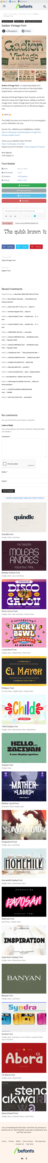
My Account (23, 1)
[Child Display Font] (24, 710)
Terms (4, 1141)
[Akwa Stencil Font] (24, 1096)
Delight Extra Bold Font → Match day (20, 362)
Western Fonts (29, 614)
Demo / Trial (22, 180)
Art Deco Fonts (7, 691)
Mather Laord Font (10, 803)
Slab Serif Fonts (17, 614)
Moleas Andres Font (11, 573)
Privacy (11, 1141)
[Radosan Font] (24, 902)
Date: (6, 169)
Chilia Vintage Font (9, 260)
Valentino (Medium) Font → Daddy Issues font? (24, 357)
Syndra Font (7, 1034)
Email (4, 481)
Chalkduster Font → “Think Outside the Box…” (23, 353)
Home (5, 14)
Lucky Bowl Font (9, 649)
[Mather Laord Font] (24, 786)
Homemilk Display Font (12, 880)
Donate (25, 201)
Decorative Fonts (25, 14)
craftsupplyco (23, 176)
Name (5, 472)
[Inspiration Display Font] (24, 940)
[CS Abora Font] (24, 1058)
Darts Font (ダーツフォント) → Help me (21, 307)
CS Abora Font (8, 1075)
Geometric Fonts (37, 1037)
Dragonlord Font (9, 842)
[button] (45, 7)
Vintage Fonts (28, 691)
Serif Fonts (16, 537)
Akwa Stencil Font (10, 1113)
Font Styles (13, 14)
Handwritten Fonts (19, 729)
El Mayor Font (8, 688)
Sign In (4, 1)
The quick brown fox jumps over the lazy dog (25, 231)
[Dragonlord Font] (24, 825)
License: (7, 180)
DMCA (18, 1141)
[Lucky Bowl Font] (24, 633)
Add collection (25, 196)
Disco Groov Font (10, 611)
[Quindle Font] (24, 517)
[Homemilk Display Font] (24, 863)
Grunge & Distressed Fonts (33, 21)
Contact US (20, 1144)
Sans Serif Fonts (18, 576)
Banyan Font (7, 995)
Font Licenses (28, 1141)
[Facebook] (26, 1158)
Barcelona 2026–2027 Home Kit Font (27, 294)
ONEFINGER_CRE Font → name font (19, 332)
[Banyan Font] (24, 979)
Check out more (25, 190)
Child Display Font (10, 726)
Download (25, 185)
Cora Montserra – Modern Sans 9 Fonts (19, 377)
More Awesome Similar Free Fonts (25, 498)
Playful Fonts (17, 653)
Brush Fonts (6, 922)
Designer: (7, 176)
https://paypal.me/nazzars (35, 147)
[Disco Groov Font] (24, 594)
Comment (6, 436)
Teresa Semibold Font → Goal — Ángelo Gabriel (24, 372)
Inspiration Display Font (12, 957)
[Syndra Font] (24, 1017)
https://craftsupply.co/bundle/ (13, 144)
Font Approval (40, 1141)
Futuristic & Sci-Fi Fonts (21, 1037)
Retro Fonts (27, 653)
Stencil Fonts (29, 1116)
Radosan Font (8, 919)
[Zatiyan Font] (24, 748)
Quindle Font (7, 534)
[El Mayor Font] (24, 671)
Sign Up (12, 1)
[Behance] (22, 1158)
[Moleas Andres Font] (24, 556)
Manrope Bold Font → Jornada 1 (19, 367)
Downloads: (8, 172)
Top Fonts (29, 1144)
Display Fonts (19, 21)
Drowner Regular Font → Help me (19, 312)
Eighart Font (6, 271)
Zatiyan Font (7, 765)
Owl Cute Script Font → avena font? (20, 397)
